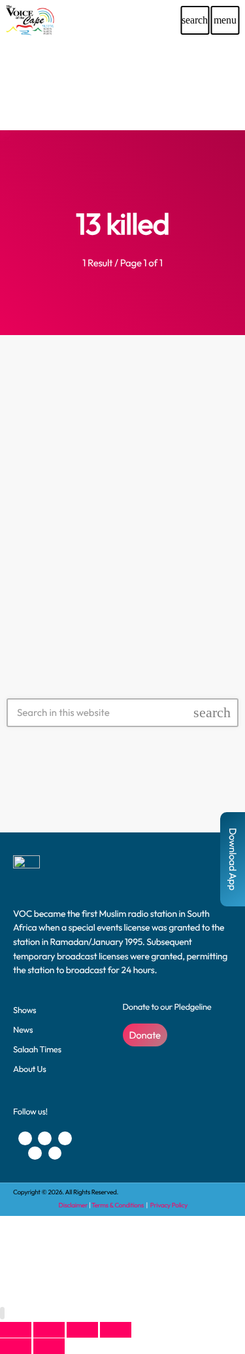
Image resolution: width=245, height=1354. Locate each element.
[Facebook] (25, 1138)
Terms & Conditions (118, 1205)
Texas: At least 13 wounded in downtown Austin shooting (122, 522)
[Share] (82, 1330)
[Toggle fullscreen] (49, 1330)
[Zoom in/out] (15, 1330)
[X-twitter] (45, 1138)
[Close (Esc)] (115, 1330)
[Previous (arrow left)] (15, 1346)
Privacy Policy (169, 1205)
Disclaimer (73, 1205)
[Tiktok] (55, 1153)
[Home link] (30, 20)
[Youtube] (65, 1138)
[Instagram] (35, 1153)
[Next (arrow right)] (49, 1346)
